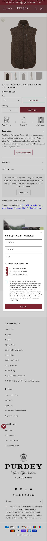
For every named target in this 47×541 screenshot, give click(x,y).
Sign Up (23, 306)
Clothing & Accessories (18, 271)
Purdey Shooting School (19, 274)
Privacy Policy (14, 300)
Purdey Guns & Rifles (18, 268)
